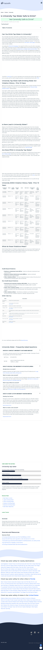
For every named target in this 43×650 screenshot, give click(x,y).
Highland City (25, 575)
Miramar (30, 587)
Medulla (3, 574)
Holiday (12, 569)
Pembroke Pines (11, 587)
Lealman (30, 570)
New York (30, 603)
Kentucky (38, 600)
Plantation (15, 590)
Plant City (21, 567)
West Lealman (17, 572)
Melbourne (38, 590)
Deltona (30, 585)
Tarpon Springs (30, 567)
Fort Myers (29, 590)
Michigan (22, 601)
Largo (39, 570)
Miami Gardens (36, 588)
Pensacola (26, 583)
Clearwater (34, 570)
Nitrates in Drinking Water (9, 503)
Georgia (15, 600)
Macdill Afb (20, 565)
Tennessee (9, 606)
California (18, 598)
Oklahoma (12, 605)
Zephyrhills (3, 567)
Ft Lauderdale (4, 587)
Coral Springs (4, 588)
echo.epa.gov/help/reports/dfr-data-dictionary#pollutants (14, 544)
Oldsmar (16, 565)
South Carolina (34, 605)
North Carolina (36, 603)
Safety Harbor (31, 565)
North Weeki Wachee (17, 575)
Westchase (38, 563)
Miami (2, 581)
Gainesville (25, 585)
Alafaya (19, 590)
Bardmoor (3, 572)
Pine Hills (28, 592)
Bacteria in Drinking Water (9, 504)
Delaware (33, 598)
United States (33, 595)
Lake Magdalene (4, 563)
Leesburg (25, 587)
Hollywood (20, 587)
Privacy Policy (13, 633)
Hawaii (18, 600)
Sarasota (19, 581)
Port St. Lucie (34, 581)
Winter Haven (37, 583)
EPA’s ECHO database (13, 46)
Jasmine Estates (4, 570)
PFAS (38, 78)
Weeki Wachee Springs (36, 574)
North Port (20, 585)
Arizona (10, 598)
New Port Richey (26, 569)
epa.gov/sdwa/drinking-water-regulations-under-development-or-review (18, 538)
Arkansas (14, 598)
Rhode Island (28, 605)
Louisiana (3, 601)
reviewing (9, 76)
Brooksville (9, 575)
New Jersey (19, 603)
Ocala (16, 587)
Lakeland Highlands (18, 574)
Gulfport (37, 572)
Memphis (30, 575)
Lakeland (12, 574)
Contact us (4, 633)
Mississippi (31, 601)
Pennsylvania (22, 605)
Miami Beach (24, 590)
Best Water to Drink (7, 498)
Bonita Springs (10, 583)
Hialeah (16, 585)
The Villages (23, 592)
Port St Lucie (4, 583)
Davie (2, 590)
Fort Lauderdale (36, 585)
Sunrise (11, 590)
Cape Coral (23, 581)
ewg (34, 175)
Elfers (25, 567)
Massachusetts (16, 601)
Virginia (24, 606)
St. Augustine (9, 592)
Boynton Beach (33, 592)
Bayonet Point (18, 570)
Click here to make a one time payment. (17, 389)
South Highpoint (18, 569)
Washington (28, 606)
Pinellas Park (25, 570)
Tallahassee (11, 585)
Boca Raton (6, 590)
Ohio (8, 605)
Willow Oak (31, 572)
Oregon (16, 605)
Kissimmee (21, 583)
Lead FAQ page (28, 147)
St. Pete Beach (27, 574)
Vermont (20, 606)
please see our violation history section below (27, 49)
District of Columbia (5, 600)
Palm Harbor (16, 567)
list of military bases (6, 154)
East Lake (25, 565)
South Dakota (4, 606)
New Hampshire (12, 603)
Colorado (23, 598)
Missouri (35, 601)
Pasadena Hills (9, 567)
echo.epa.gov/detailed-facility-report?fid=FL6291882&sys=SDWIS (16, 537)
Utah (16, 606)
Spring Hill (7, 574)
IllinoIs (24, 600)
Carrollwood (19, 563)
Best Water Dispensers (8, 506)
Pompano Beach (16, 588)
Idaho (21, 600)
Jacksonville (14, 581)
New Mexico (25, 603)
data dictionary (24, 340)
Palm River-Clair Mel (5, 565)
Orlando (9, 581)
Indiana (28, 600)
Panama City (35, 587)
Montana (40, 601)
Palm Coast (16, 583)
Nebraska (3, 603)
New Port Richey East (6, 569)
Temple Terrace (12, 563)
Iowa (31, 600)
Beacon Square (33, 569)
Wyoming (8, 608)
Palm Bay (28, 581)
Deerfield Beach (16, 592)
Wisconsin (3, 608)
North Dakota (4, 605)
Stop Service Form (7, 416)
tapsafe (6, 3)
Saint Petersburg (25, 572)
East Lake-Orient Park (27, 563)
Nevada (7, 603)
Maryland (10, 601)
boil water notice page (30, 42)
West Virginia (34, 606)
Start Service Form (7, 405)
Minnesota (26, 601)
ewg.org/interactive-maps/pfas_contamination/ (12, 542)
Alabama (3, 598)
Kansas (34, 600)
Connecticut (28, 598)
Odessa (11, 565)
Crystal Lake (3, 575)
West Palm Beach (24, 588)
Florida (32, 579)
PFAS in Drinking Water (8, 501)
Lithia (9, 570)
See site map (4, 642)
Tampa (33, 563)
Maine (6, 601)
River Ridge (37, 565)
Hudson (12, 572)
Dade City (8, 572)
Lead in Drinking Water (8, 499)
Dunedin (13, 570)
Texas (14, 606)
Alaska (6, 598)
